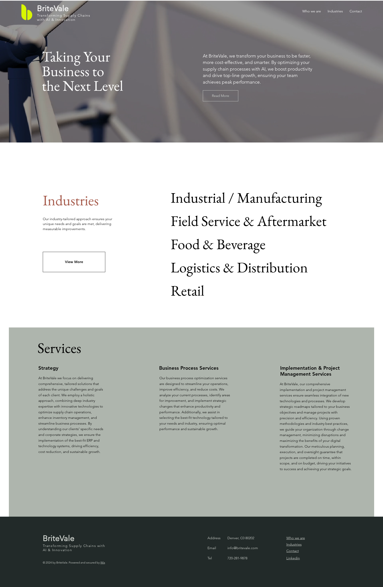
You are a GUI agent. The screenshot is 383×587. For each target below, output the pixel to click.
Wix (102, 562)
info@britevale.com (242, 548)
